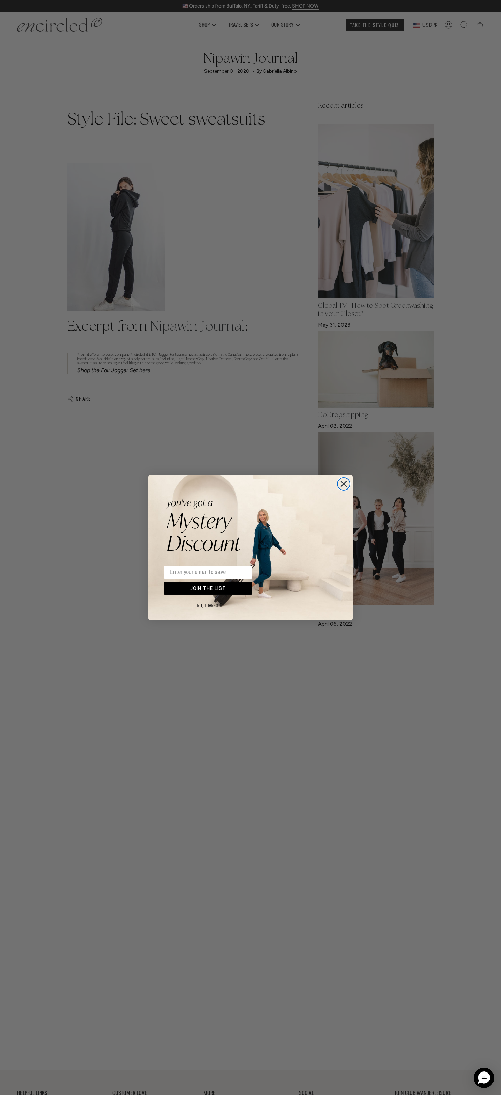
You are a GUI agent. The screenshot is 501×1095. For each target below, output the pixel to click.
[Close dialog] (343, 484)
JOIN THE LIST (208, 588)
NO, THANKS (207, 606)
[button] (484, 1078)
